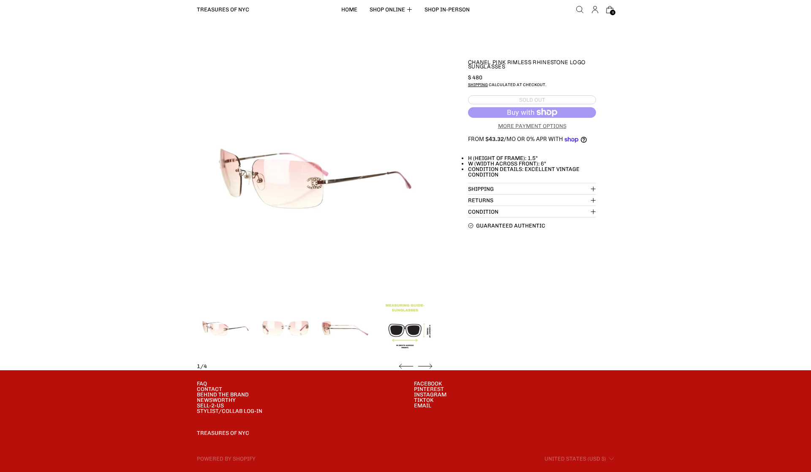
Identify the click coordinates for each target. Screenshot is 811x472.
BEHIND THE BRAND (223, 394)
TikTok (423, 400)
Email (422, 405)
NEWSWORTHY (216, 400)
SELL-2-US (210, 405)
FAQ (202, 383)
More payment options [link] (532, 126)
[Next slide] (425, 366)
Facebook (428, 383)
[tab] (225, 328)
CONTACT (209, 389)
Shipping (478, 84)
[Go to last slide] (406, 366)
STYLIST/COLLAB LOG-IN (229, 411)
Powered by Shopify (226, 459)
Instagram (430, 394)
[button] (580, 9)
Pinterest (429, 389)
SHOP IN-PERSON (447, 9)
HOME (349, 9)
